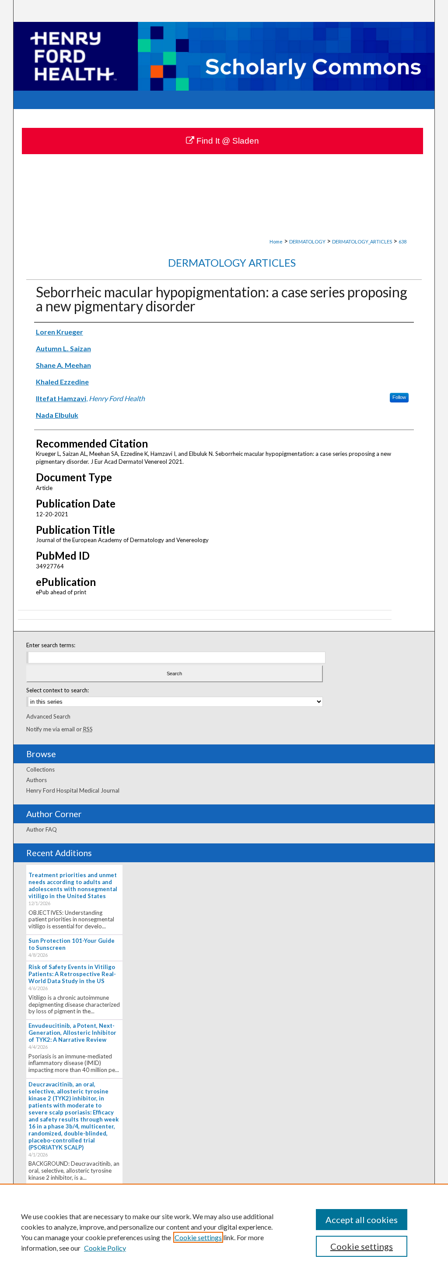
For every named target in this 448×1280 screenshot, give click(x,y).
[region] (224, 1232)
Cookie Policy (105, 1248)
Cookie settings (198, 1237)
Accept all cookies (362, 1219)
